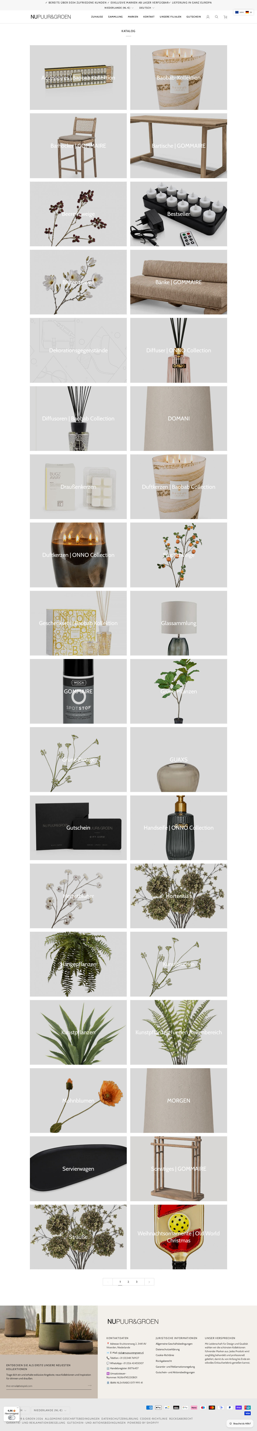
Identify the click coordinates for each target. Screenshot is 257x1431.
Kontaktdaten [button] (117, 1338)
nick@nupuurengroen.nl (131, 1352)
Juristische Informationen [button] (177, 1338)
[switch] (11, 1418)
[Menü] (18, 1408)
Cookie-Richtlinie (165, 1355)
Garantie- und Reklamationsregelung (175, 1366)
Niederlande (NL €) (117, 7)
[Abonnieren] (88, 1385)
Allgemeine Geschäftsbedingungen (174, 1343)
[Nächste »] (149, 1282)
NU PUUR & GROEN (22, 1418)
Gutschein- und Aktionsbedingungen (175, 1372)
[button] (115, 16)
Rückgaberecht (164, 1361)
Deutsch (145, 7)
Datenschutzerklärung (168, 1349)
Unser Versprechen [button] (220, 1338)
